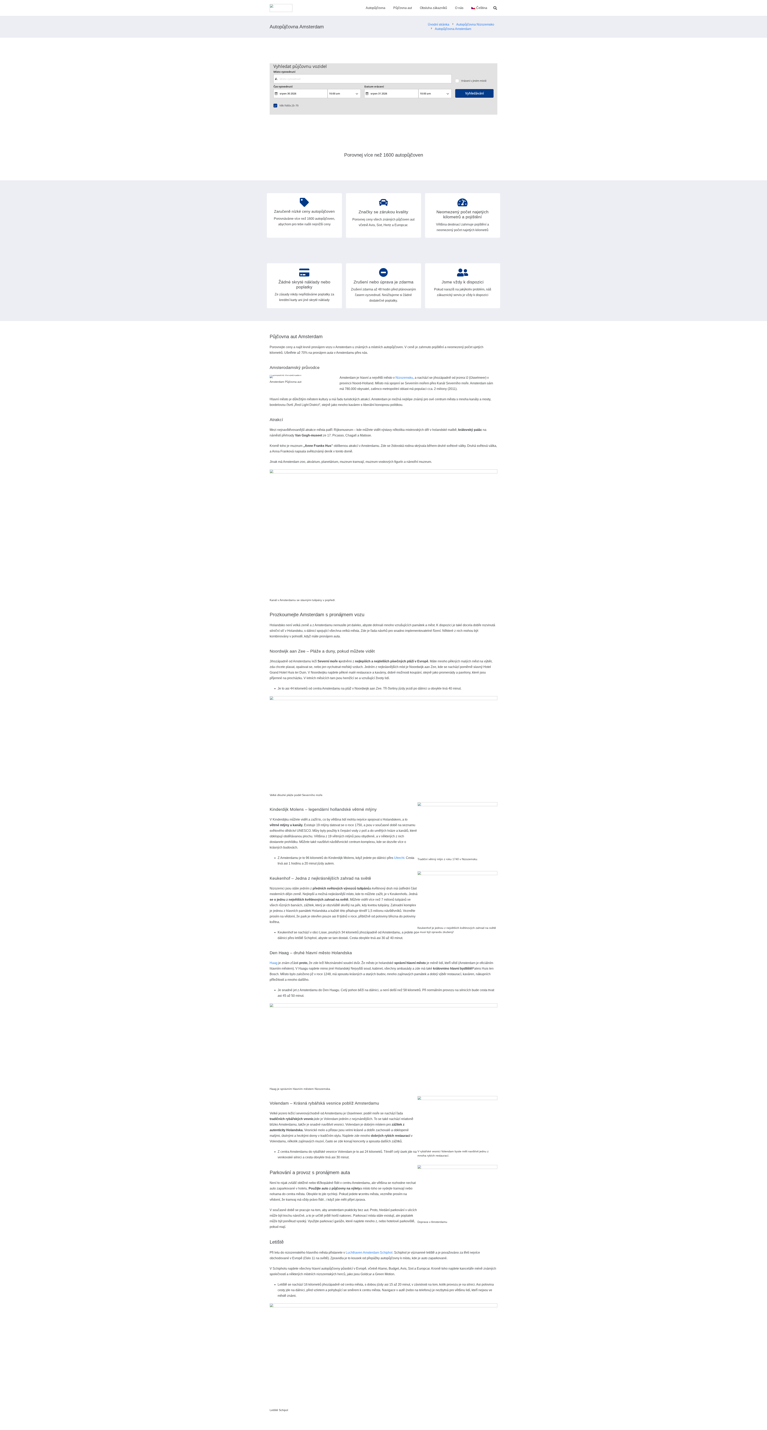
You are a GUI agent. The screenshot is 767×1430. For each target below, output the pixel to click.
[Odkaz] (281, 8)
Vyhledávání (474, 93)
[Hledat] (495, 8)
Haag (273, 963)
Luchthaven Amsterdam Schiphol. (369, 1252)
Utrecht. (399, 858)
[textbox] (362, 78)
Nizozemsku (404, 377)
